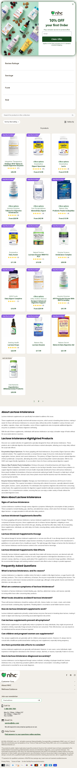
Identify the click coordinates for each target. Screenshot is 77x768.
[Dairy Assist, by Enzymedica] (13, 236)
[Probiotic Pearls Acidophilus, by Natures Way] (63, 190)
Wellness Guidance (9, 689)
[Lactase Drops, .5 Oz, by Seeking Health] (13, 326)
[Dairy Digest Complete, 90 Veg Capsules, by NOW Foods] (13, 280)
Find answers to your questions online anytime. (23, 734)
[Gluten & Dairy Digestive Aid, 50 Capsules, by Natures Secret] (63, 326)
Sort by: (11, 122)
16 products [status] (44, 128)
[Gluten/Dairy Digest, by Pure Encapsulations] (38, 190)
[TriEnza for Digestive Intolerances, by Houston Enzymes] (13, 190)
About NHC (6, 685)
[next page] (43, 401)
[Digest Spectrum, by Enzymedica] (38, 145)
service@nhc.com (12, 723)
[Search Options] (73, 115)
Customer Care (8, 682)
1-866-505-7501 (10, 709)
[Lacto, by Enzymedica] (63, 145)
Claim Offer (56, 39)
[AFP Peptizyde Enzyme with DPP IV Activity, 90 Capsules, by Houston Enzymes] (63, 280)
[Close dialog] (72, 4)
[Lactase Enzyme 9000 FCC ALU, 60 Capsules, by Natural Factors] (38, 236)
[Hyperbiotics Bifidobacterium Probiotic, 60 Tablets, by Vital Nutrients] (13, 369)
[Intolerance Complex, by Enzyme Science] (63, 236)
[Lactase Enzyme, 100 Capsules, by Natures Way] (38, 326)
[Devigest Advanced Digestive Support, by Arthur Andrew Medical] (38, 280)
